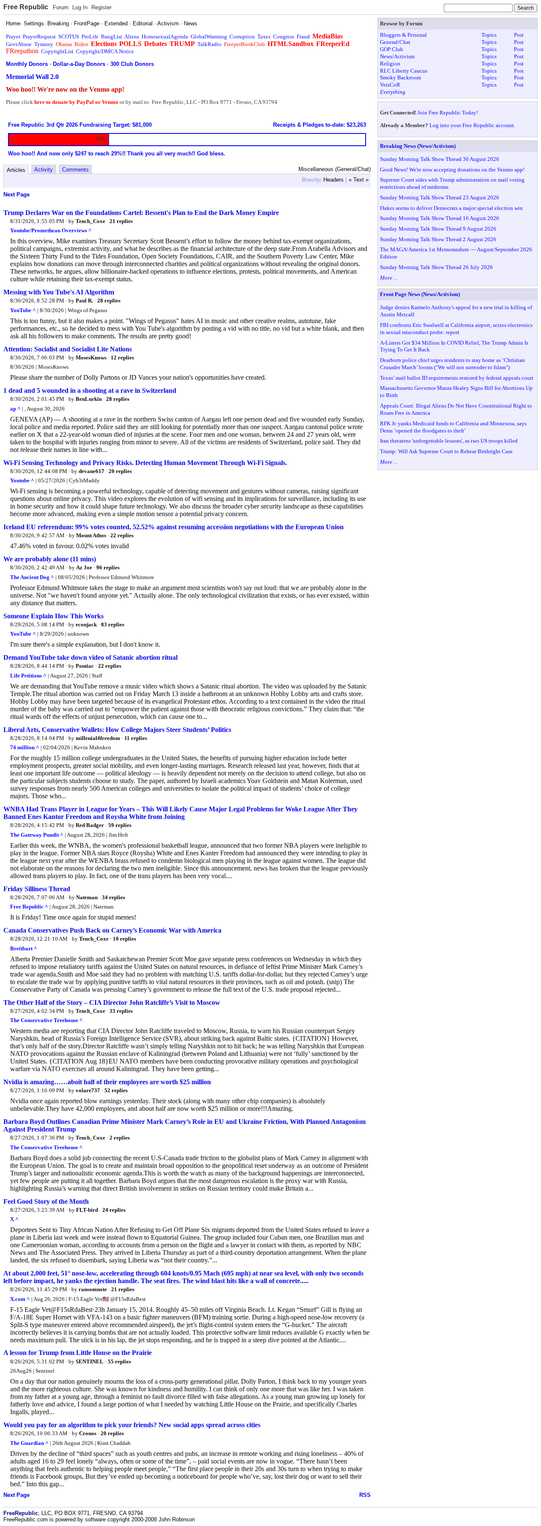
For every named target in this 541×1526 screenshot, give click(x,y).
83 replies (112, 624)
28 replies (108, 300)
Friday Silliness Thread (36, 888)
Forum (60, 7)
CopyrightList (57, 51)
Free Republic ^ (29, 906)
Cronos (87, 1433)
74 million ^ (24, 747)
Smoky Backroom (400, 77)
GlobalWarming (209, 36)
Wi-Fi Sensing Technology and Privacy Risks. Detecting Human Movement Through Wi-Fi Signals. (145, 462)
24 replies (114, 1210)
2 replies (119, 1137)
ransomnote (93, 1289)
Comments (75, 169)
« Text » (359, 180)
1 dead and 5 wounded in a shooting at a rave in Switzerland (89, 390)
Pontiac (85, 666)
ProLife (90, 36)
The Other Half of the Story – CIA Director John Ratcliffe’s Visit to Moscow (111, 1002)
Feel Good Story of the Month (46, 1201)
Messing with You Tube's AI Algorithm (58, 292)
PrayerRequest (39, 36)
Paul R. (84, 300)
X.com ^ (20, 1299)
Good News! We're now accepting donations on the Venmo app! (452, 169)
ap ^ (15, 408)
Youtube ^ (22, 480)
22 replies (122, 535)
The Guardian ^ (29, 1443)
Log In (79, 7)
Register (101, 7)
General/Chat (395, 42)
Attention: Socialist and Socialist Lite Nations (67, 349)
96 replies (108, 567)
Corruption (242, 36)
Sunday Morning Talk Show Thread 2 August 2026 (438, 239)
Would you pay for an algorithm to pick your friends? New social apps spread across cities (131, 1424)
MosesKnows (91, 357)
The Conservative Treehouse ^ (46, 1020)
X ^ (14, 1219)
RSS (365, 1495)
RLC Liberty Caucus (403, 71)
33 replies (121, 1011)
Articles (16, 170)
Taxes (263, 36)
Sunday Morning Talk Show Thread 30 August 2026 (439, 159)
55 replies (119, 1361)
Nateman (87, 897)
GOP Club (391, 49)
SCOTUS (68, 36)
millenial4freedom (98, 738)
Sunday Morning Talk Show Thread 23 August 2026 (439, 197)
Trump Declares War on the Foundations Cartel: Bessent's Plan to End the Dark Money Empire (141, 212)
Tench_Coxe (90, 221)
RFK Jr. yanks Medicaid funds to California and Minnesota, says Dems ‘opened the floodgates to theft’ (453, 427)
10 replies (124, 939)
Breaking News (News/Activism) (418, 146)
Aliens (131, 36)
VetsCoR (390, 85)
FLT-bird (87, 1210)
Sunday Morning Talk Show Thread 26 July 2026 (436, 267)
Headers (333, 180)
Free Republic (25, 7)
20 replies (120, 471)
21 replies (121, 221)
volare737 (88, 1090)
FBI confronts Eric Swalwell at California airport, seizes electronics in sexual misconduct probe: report (456, 328)
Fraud (303, 36)
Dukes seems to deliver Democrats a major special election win (451, 208)
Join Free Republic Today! (448, 112)
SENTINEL (90, 1361)
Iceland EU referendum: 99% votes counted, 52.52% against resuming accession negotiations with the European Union (173, 526)
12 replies (122, 357)
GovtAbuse (19, 44)
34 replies (113, 897)
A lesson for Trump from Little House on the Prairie (77, 1352)
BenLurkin (89, 399)
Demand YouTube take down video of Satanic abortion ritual (90, 657)
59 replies (119, 825)
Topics (489, 35)
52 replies (116, 1090)
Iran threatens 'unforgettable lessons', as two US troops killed (449, 441)
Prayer (13, 36)
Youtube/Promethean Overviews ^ (51, 230)
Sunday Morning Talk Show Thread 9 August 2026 (438, 229)
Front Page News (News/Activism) (420, 294)
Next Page (16, 194)
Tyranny (43, 44)
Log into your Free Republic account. (472, 125)
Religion (390, 63)
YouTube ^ (23, 310)
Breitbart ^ (23, 948)
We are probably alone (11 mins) (49, 559)
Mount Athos (91, 535)
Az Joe (84, 567)
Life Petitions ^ (28, 675)
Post (519, 35)
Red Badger (90, 825)
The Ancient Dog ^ (32, 577)
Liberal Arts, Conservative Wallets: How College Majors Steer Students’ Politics (117, 729)
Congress (283, 36)
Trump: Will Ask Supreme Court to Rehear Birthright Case (446, 451)
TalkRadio (209, 44)
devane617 (91, 471)
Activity (43, 169)
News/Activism (397, 56)
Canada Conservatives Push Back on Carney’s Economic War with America (112, 930)
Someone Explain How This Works (53, 616)
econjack (86, 624)
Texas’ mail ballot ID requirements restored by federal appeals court (456, 378)
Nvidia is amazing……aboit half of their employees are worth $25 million (107, 1081)
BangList (111, 36)
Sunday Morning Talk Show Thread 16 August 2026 (439, 218)
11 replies (135, 738)
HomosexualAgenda (165, 36)
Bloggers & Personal (403, 35)
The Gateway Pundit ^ (36, 835)
